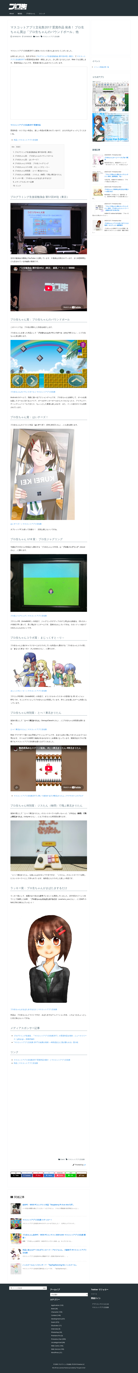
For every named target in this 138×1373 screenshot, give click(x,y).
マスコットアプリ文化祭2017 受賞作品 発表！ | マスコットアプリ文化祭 (42, 1060)
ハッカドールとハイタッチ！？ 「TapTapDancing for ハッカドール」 (50, 1265)
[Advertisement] (48, 1093)
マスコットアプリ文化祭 (51, 36)
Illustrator (56, 1325)
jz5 (85, 1165)
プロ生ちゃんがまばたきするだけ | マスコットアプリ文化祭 (33, 1009)
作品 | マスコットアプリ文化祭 (26, 140)
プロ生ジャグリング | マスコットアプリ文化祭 (28, 616)
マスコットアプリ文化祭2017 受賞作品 (25, 125)
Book (54, 1309)
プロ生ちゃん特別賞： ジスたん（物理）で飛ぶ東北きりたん (37, 174)
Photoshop (56, 1332)
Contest (56, 1315)
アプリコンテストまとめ (100, 1304)
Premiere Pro (57, 1336)
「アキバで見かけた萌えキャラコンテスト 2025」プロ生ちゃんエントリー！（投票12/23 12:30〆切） (116, 208)
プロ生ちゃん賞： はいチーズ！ (26, 159)
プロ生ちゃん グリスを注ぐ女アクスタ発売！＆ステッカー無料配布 (116, 224)
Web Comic (57, 1346)
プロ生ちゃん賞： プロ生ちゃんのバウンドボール (33, 156)
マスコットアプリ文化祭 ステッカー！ (37, 1220)
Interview (55, 1329)
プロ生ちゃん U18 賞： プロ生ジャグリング (31, 163)
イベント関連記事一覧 (101, 67)
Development (58, 1319)
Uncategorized (58, 1342)
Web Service (57, 1349)
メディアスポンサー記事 (23, 182)
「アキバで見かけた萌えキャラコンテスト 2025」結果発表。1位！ (116, 175)
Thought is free (81, 1368)
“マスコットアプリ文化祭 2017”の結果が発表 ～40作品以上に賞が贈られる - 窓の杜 (46, 1042)
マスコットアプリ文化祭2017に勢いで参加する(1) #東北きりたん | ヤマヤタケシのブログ (48, 796)
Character (56, 1312)
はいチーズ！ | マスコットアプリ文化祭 (26, 524)
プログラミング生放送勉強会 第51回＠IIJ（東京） (55, 56)
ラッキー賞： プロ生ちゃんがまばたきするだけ (32, 178)
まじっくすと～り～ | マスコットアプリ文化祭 (28, 691)
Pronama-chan (58, 1339)
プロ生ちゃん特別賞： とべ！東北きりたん (30, 171)
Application (57, 1305)
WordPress (56, 1352)
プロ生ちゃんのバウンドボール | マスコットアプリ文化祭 (32, 392)
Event (37, 36)
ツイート (94, 1294)
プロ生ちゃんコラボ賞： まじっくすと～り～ (31, 167)
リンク (17, 185)
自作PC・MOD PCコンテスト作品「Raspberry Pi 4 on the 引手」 (48, 1204)
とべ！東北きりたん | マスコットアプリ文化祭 (28, 729)
